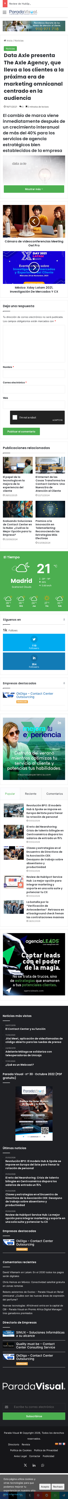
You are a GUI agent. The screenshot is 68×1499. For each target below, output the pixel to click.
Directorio (13, 1444)
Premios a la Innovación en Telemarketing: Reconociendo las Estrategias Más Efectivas (47, 529)
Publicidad (48, 1456)
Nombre (8, 367)
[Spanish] (56, 1443)
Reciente (30, 793)
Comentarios (54, 793)
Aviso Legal (20, 1456)
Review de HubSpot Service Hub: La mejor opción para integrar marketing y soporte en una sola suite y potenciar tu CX (44, 884)
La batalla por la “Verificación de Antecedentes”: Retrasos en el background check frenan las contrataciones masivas (45, 909)
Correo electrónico (15, 382)
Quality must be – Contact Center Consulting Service (35, 1345)
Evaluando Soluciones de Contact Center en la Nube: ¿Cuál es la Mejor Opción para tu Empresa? (17, 528)
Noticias (19, 40)
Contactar (34, 1456)
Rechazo (58, 1486)
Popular (10, 793)
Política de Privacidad (46, 1450)
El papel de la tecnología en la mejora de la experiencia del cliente (14, 484)
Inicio (9, 40)
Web (5, 397)
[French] (63, 1443)
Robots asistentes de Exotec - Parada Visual (28, 1291)
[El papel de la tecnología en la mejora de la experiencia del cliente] (18, 465)
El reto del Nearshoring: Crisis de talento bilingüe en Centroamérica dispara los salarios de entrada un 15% (45, 832)
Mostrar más (33, 189)
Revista (26, 1444)
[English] (60, 1443)
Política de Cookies (21, 1450)
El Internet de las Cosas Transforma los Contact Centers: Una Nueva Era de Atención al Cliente (50, 484)
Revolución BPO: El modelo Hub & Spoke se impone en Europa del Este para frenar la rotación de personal (44, 811)
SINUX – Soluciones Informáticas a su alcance (40, 1334)
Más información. (13, 1494)
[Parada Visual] (23, 12)
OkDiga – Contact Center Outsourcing (34, 695)
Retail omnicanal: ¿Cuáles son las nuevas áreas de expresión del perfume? (33, 1295)
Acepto (45, 1486)
